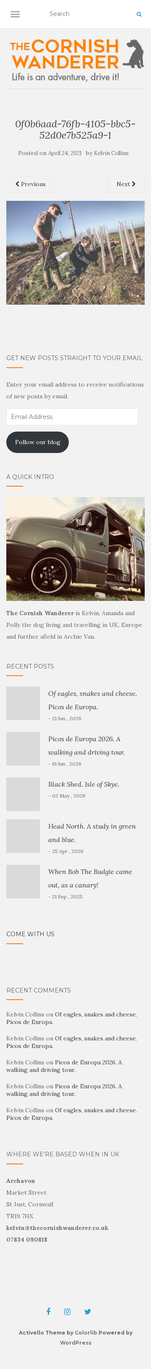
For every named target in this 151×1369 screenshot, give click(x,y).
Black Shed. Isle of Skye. (84, 784)
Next (124, 184)
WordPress (75, 1343)
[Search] (139, 14)
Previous (32, 184)
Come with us (30, 934)
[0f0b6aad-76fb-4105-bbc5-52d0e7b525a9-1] (75, 252)
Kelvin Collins (111, 153)
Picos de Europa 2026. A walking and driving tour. (64, 1066)
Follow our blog (37, 442)
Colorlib (86, 1333)
